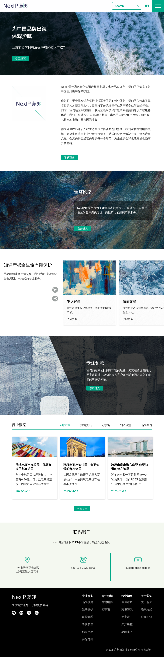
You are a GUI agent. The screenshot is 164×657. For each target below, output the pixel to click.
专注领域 (107, 595)
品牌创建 (87, 602)
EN (147, 5)
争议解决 (87, 624)
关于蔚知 (146, 595)
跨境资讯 (127, 609)
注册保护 (87, 609)
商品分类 (87, 639)
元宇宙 (106, 609)
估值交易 (87, 631)
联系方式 (146, 609)
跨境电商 (107, 602)
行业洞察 (127, 595)
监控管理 (87, 616)
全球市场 (127, 602)
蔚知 (16, 6)
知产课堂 (127, 624)
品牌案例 (127, 631)
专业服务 (87, 595)
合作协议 (146, 616)
